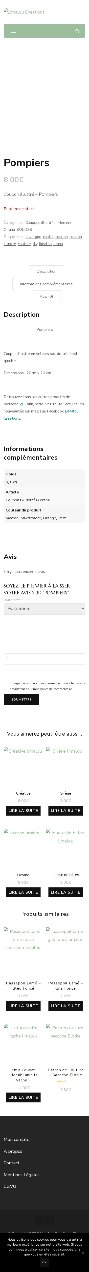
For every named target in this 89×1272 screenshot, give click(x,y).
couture (24, 244)
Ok (44, 1262)
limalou (45, 244)
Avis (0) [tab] (46, 296)
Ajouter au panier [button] (66, 1046)
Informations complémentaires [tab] (46, 284)
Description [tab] (46, 271)
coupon (61, 236)
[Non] (82, 1252)
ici (21, 404)
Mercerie (64, 222)
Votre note (13, 600)
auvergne (33, 236)
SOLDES (24, 229)
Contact (12, 1163)
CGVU (10, 1186)
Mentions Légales (22, 1175)
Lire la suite (23, 810)
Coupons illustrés (40, 222)
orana (58, 244)
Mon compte (16, 1139)
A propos (13, 1151)
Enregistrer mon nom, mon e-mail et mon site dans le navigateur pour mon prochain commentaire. (47, 686)
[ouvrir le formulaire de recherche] (77, 31)
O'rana (9, 229)
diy (35, 244)
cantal (48, 236)
